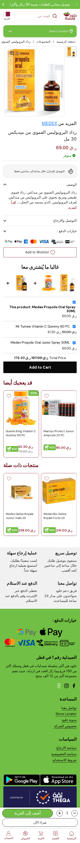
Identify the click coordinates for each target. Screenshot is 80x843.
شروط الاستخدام (65, 760)
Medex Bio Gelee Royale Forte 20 (55, 516)
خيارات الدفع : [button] (67, 231)
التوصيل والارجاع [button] (65, 221)
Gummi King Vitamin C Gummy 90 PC (21, 433)
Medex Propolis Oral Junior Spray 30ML (40, 343)
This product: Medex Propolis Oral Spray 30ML (42, 309)
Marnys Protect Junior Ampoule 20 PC (59, 433)
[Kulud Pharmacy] (70, 15)
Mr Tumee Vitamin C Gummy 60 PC (43, 326)
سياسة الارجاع (66, 748)
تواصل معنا (69, 708)
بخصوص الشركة (65, 726)
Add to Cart (40, 367)
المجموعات (43, 41)
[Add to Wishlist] (46, 396)
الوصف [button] (71, 185)
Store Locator (66, 714)
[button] (74, 813)
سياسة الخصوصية (64, 754)
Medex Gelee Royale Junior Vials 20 (20, 516)
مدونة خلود (69, 720)
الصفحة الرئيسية (66, 41)
